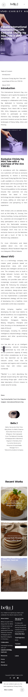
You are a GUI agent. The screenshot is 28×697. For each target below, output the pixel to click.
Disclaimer (4, 665)
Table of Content (6, 71)
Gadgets (3, 402)
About (3, 662)
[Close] (22, 690)
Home (3, 659)
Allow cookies (8, 690)
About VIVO (6, 85)
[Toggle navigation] (24, 4)
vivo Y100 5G (22, 186)
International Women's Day (13, 92)
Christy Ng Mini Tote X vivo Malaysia (15, 399)
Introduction (6, 74)
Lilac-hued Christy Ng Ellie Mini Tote (13, 178)
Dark (4, 349)
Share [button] (3, 395)
